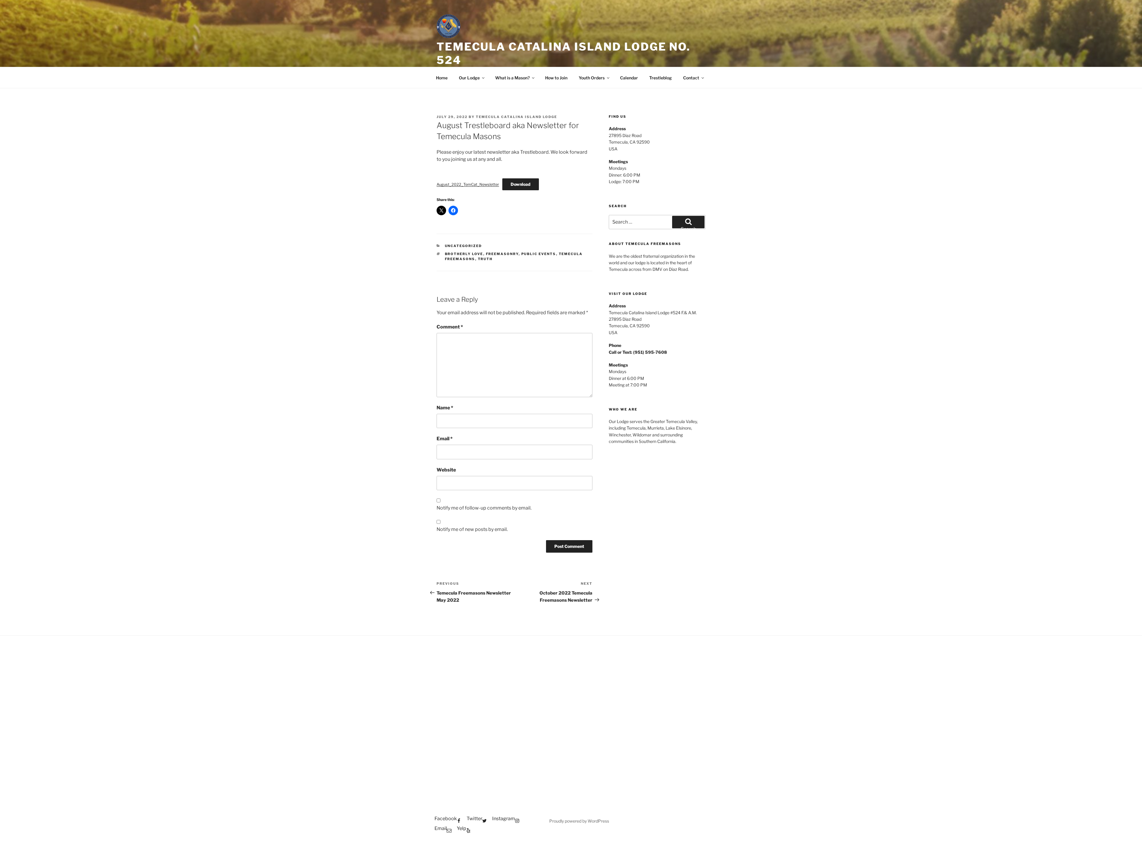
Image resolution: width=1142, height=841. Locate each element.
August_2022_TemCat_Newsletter (468, 184)
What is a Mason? (512, 77)
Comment (450, 327)
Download (521, 184)
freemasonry (502, 254)
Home (442, 77)
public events (538, 254)
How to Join (556, 77)
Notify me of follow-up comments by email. (484, 508)
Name (445, 408)
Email (445, 438)
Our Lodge (469, 77)
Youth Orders (592, 77)
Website (446, 470)
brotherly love (464, 254)
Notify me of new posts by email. (472, 529)
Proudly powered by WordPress (579, 820)
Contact (691, 77)
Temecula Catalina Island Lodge (516, 117)
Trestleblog (660, 77)
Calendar (629, 77)
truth (485, 259)
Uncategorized (463, 246)
